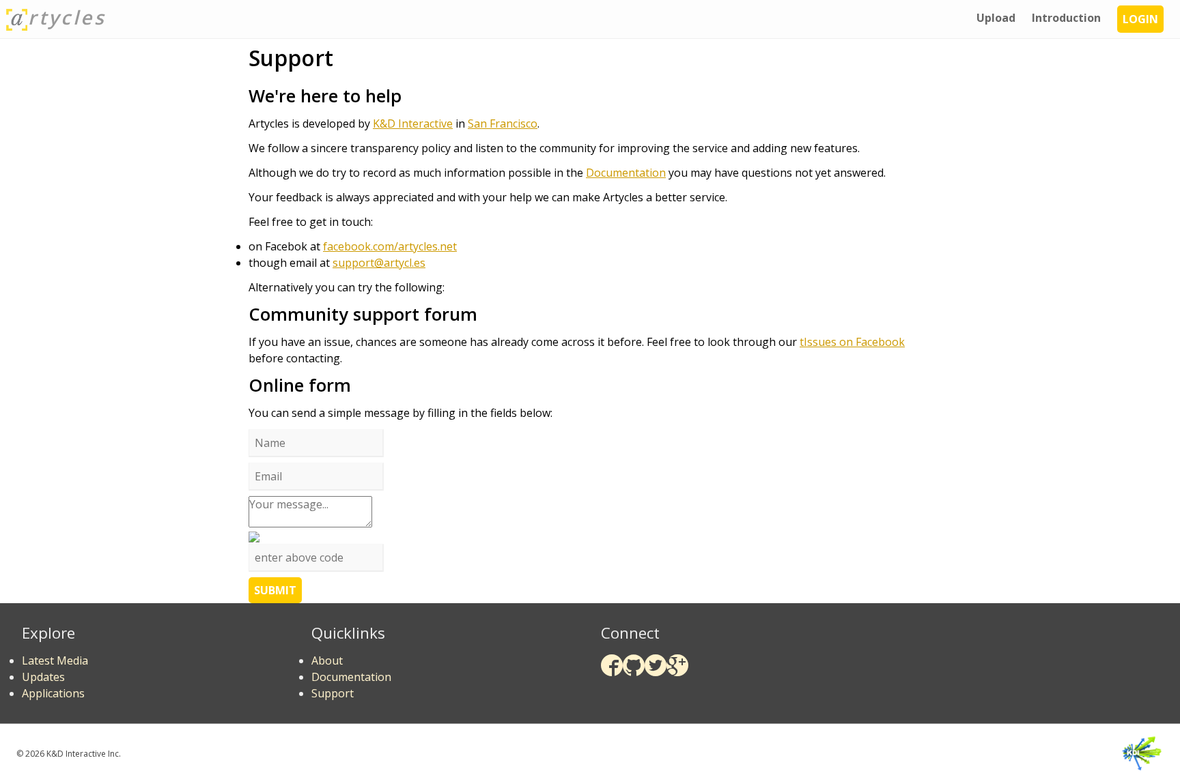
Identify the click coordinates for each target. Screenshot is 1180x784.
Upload (996, 17)
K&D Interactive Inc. (83, 753)
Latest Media (55, 660)
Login (1140, 19)
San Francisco (502, 123)
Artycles (67, 17)
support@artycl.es (379, 262)
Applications (53, 693)
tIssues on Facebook (852, 341)
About (327, 660)
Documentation (626, 172)
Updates (43, 676)
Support (332, 693)
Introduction (1066, 17)
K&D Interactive (413, 123)
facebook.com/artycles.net (390, 246)
